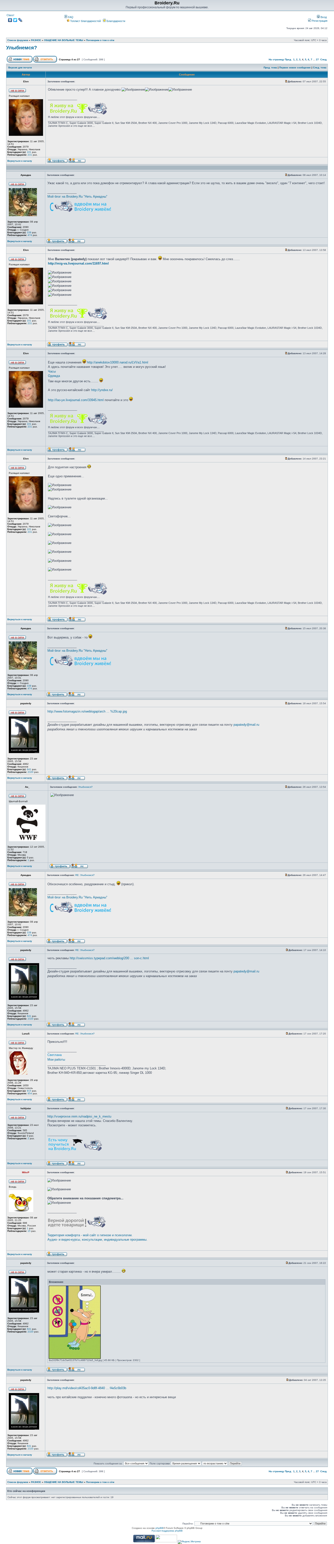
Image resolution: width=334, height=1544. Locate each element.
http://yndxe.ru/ (102, 390)
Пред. (288, 59)
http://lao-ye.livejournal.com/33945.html (76, 400)
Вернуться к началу (19, 161)
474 (30, 235)
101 (29, 152)
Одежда (54, 376)
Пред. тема (270, 67)
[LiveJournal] (20, 20)
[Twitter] (15, 20)
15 (29, 1231)
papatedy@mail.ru (246, 724)
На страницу (276, 59)
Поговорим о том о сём (100, 40)
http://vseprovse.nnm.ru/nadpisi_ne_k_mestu (79, 1116)
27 (317, 59)
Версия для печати (20, 67)
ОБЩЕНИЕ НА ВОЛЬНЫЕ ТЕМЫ (63, 40)
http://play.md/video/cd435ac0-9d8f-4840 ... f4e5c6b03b (86, 1388)
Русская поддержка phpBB (167, 1530)
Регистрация (319, 20)
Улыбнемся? (21, 47)
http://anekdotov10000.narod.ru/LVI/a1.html (117, 362)
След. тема (319, 67)
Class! (10, 15)
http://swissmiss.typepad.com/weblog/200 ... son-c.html (109, 958)
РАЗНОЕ (36, 40)
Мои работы (56, 1059)
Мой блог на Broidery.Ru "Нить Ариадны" (77, 196)
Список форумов (17, 40)
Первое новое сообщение (295, 67)
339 (29, 232)
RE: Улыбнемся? (85, 875)
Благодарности (115, 21)
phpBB (159, 1528)
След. (323, 59)
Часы (52, 371)
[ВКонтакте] (10, 20)
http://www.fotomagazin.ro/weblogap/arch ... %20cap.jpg (87, 711)
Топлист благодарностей (85, 21)
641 (29, 769)
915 (29, 1090)
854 (30, 1093)
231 (30, 154)
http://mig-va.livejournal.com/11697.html (78, 263)
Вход (323, 17)
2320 (30, 772)
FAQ (70, 17)
